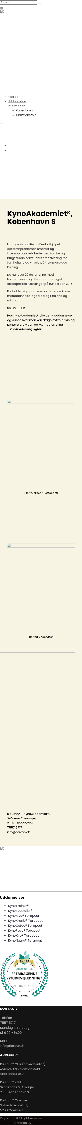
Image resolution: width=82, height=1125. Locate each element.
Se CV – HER (16, 308)
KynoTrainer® (18, 905)
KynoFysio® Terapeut (24, 930)
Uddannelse (17, 101)
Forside (13, 97)
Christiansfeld (26, 115)
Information (16, 106)
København (24, 110)
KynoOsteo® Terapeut (25, 925)
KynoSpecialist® (20, 910)
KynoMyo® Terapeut (23, 915)
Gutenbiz (7, 1123)
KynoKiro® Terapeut (23, 935)
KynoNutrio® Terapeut (25, 940)
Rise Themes (41, 1123)
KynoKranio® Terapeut (25, 920)
